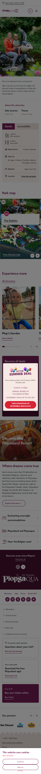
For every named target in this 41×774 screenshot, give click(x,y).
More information (8, 756)
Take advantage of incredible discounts (20, 404)
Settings (20, 770)
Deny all (20, 767)
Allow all (20, 762)
